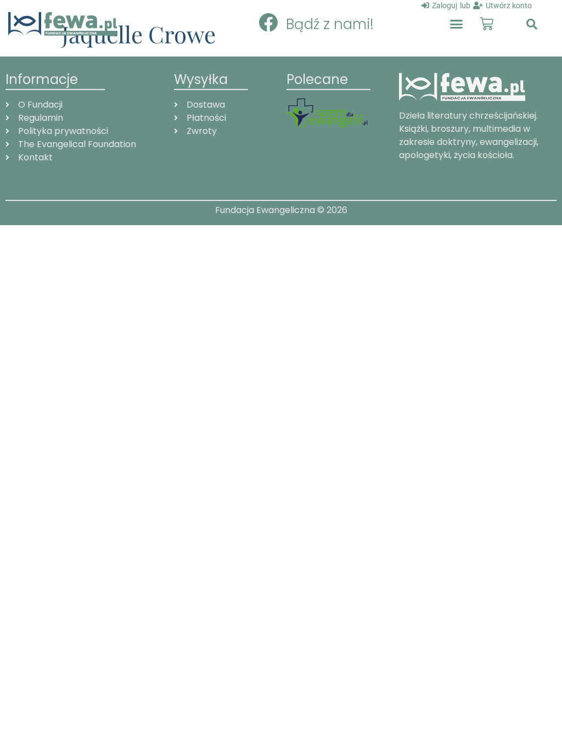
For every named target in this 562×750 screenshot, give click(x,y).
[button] (456, 24)
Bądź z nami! (330, 24)
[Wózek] (487, 23)
